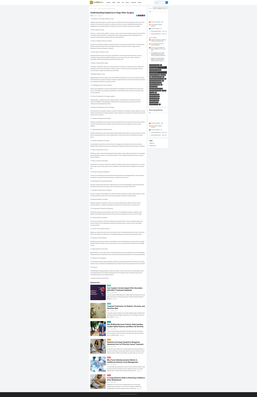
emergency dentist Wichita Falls (155, 82)
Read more (114, 298)
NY (161, 84)
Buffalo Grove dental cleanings (155, 90)
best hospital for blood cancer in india (156, 78)
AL (159, 104)
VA (155, 92)
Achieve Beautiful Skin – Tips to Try (159, 31)
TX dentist (164, 90)
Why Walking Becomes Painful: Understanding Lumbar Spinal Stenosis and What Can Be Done (158, 54)
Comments (160, 8)
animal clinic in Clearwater (154, 96)
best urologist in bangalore (154, 74)
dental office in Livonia (154, 104)
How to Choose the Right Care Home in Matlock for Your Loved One (158, 49)
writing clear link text (153, 86)
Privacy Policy (152, 145)
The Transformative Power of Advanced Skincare (157, 44)
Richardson (152, 92)
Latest (154, 8)
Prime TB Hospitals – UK (156, 28)
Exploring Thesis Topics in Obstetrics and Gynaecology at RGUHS (157, 67)
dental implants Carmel (154, 102)
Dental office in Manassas (154, 94)
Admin (95, 15)
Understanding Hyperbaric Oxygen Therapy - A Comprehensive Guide (158, 72)
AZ (163, 76)
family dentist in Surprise (154, 100)
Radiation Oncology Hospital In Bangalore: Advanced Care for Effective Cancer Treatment (158, 59)
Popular (150, 8)
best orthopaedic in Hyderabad (155, 69)
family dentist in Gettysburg (154, 84)
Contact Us (151, 143)
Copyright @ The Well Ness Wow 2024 (128, 394)
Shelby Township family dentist (155, 80)
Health (95, 8)
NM (162, 80)
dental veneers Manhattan (154, 98)
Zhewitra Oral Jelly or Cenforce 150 (156, 88)
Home (91, 8)
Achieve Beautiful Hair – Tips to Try (159, 135)
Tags (164, 8)
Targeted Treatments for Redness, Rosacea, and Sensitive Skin (158, 40)
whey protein (163, 74)
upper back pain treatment (156, 76)
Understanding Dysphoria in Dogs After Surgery (99, 278)
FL (165, 78)
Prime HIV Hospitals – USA (157, 22)
